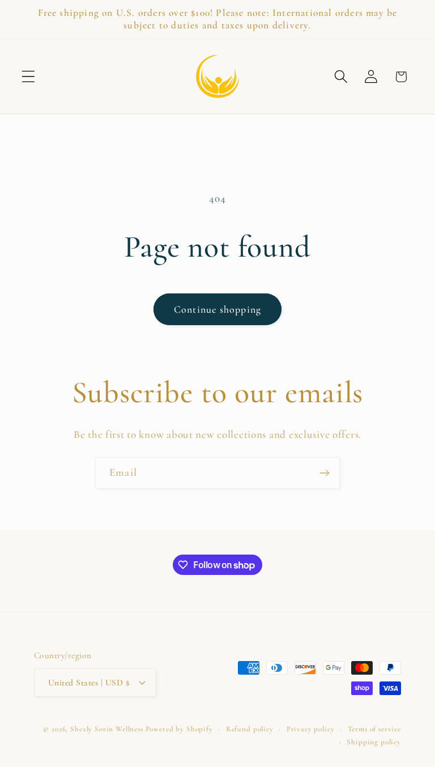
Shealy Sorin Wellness (106, 729)
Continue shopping (217, 309)
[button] (29, 77)
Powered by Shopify (179, 729)
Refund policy (250, 729)
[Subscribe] (324, 473)
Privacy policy (311, 729)
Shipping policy (374, 742)
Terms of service (374, 729)
